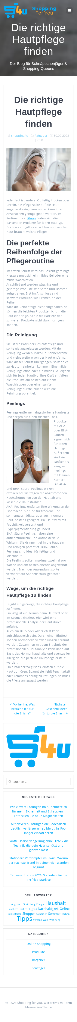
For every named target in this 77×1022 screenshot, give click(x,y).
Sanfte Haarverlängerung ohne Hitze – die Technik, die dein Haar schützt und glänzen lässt (39, 845)
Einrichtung (29, 904)
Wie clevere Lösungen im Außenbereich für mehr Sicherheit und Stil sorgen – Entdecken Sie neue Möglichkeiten (38, 811)
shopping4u (19, 135)
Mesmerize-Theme (38, 1007)
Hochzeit (23, 909)
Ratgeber (40, 135)
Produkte (38, 952)
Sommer (54, 913)
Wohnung (54, 919)
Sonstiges (38, 968)
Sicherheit (41, 913)
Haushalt (55, 903)
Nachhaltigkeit (48, 908)
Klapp (31, 218)
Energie (40, 904)
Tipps (24, 918)
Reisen (18, 913)
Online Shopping (39, 944)
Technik (66, 913)
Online (65, 908)
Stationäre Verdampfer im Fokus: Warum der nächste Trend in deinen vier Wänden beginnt (39, 862)
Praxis (10, 913)
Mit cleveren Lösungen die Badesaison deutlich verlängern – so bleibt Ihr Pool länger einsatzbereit (38, 828)
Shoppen (29, 913)
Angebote (16, 904)
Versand (37, 919)
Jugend (33, 909)
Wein (46, 919)
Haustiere (12, 909)
